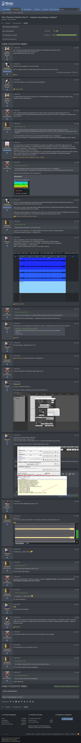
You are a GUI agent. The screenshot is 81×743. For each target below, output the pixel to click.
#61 (78, 47)
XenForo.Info (13, 739)
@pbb (15, 358)
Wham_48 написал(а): (20, 165)
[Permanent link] (20, 384)
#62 (78, 64)
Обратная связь (30, 734)
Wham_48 (16, 384)
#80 (77, 516)
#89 (77, 658)
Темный (5, 734)
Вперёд (23, 44)
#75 (78, 356)
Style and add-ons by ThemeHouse (11, 738)
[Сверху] (76, 734)
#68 (77, 162)
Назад (5, 44)
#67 (78, 142)
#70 (78, 221)
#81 (78, 549)
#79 (78, 501)
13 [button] (47, 35)
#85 (77, 604)
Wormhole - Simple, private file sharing (26, 328)
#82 (78, 562)
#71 (78, 237)
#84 (77, 589)
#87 (78, 632)
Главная (72, 734)
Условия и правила (41, 734)
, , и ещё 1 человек (29, 157)
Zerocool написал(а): (20, 592)
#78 (78, 435)
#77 (78, 382)
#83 (77, 577)
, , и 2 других (26, 216)
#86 (77, 617)
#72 (78, 309)
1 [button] (47, 31)
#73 (78, 323)
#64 (77, 94)
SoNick (5, 19)
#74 (78, 343)
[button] (32, 9)
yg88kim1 (23, 724)
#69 (77, 200)
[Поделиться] (75, 48)
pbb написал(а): (19, 126)
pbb (14, 606)
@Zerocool (20, 358)
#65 (77, 110)
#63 (77, 80)
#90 (77, 672)
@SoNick (16, 66)
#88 (77, 645)
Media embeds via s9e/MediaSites (11, 741)
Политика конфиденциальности (55, 734)
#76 (78, 368)
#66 (77, 123)
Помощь (67, 734)
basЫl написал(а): (19, 565)
